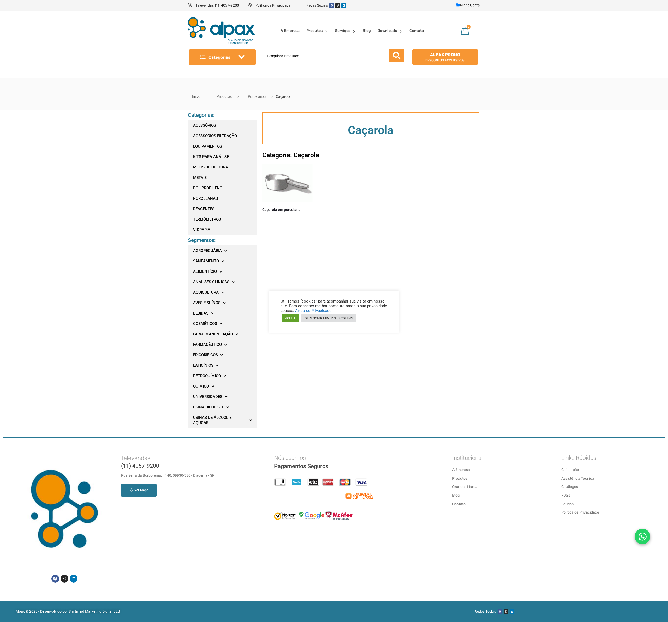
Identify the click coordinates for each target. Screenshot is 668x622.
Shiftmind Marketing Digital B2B (94, 611)
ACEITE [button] (290, 318)
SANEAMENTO (206, 261)
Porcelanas (257, 96)
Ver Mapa (141, 490)
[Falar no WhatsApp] (642, 536)
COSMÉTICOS (205, 323)
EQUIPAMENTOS (207, 146)
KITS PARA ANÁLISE (211, 156)
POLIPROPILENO (207, 188)
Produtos (314, 30)
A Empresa (290, 30)
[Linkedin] (343, 5)
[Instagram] (337, 5)
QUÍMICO (201, 386)
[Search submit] (396, 55)
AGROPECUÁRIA (207, 250)
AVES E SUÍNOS (206, 302)
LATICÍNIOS (203, 365)
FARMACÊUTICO (207, 344)
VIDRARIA (201, 229)
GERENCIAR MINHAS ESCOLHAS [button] (329, 318)
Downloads (387, 30)
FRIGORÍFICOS (205, 355)
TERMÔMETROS (207, 219)
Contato (416, 30)
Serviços (342, 30)
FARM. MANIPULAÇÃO (213, 334)
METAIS (200, 177)
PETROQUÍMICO (207, 375)
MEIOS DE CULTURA (210, 167)
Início (196, 96)
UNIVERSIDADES (207, 396)
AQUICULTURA (206, 292)
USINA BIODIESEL (208, 407)
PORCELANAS (205, 198)
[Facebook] (331, 5)
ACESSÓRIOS (204, 125)
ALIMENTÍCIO (205, 271)
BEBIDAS (200, 313)
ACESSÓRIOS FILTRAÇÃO (215, 136)
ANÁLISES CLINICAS (211, 282)
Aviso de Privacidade (313, 310)
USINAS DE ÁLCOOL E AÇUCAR (212, 420)
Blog (367, 30)
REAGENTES (203, 209)
